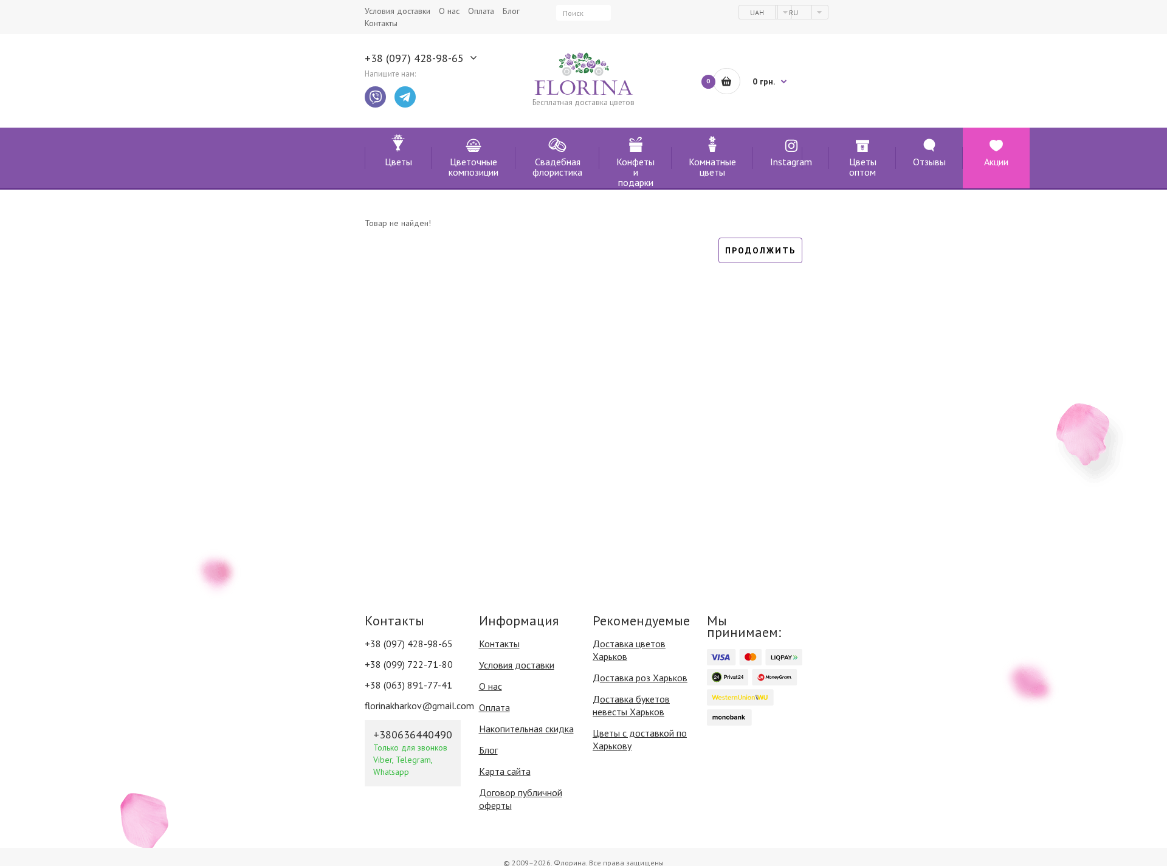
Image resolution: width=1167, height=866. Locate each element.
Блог (488, 750)
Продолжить (760, 250)
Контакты (499, 643)
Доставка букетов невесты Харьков (631, 705)
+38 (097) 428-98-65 (414, 58)
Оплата (494, 707)
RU (794, 12)
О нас (490, 686)
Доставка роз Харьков (640, 678)
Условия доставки (516, 665)
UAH (758, 12)
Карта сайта (505, 771)
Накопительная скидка (526, 729)
